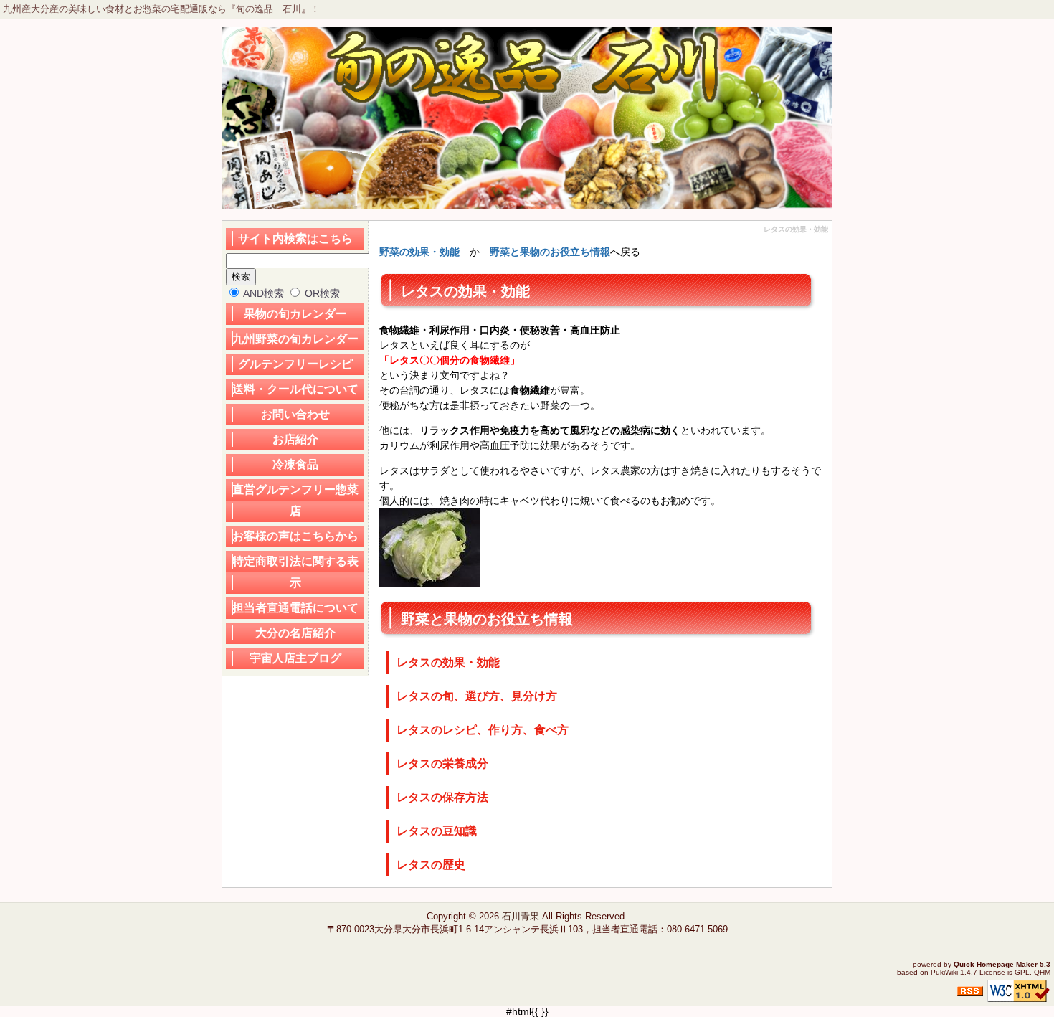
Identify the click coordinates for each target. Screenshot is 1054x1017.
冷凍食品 (295, 464)
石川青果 (520, 916)
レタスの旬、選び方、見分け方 (477, 696)
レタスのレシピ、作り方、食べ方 (483, 730)
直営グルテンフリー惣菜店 (295, 500)
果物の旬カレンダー (295, 314)
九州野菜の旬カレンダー (295, 339)
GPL (1022, 972)
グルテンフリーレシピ (295, 364)
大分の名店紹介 (295, 633)
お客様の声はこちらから (295, 536)
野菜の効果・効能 (419, 251)
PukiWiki (944, 972)
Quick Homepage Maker (996, 964)
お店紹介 (295, 439)
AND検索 (262, 293)
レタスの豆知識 (437, 831)
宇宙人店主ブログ (295, 658)
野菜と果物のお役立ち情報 (550, 251)
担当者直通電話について (295, 608)
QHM (1042, 972)
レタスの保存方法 (442, 797)
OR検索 (321, 293)
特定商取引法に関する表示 (295, 572)
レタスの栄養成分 (442, 763)
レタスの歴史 (431, 864)
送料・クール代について (295, 389)
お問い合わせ (295, 414)
